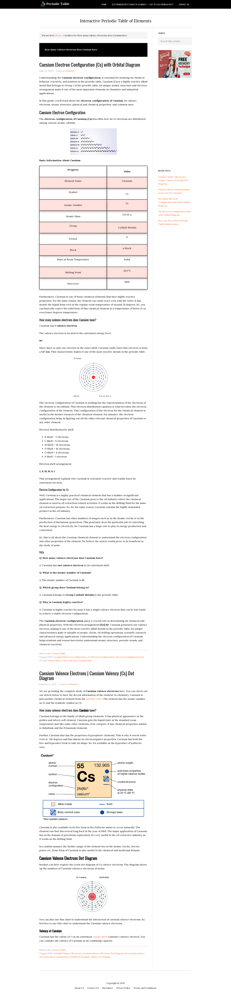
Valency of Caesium (100, 956)
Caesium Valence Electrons (67, 953)
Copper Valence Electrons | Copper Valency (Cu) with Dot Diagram (173, 180)
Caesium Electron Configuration (70, 657)
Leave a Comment (65, 70)
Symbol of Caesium (79, 956)
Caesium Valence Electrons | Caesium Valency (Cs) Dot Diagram (86, 675)
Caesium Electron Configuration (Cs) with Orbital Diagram (89, 64)
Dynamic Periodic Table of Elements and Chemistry (60, 4)
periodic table (94, 698)
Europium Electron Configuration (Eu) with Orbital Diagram (174, 202)
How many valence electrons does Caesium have (68, 660)
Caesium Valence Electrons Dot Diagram (103, 953)
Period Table (59, 653)
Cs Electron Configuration (101, 657)
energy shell (100, 936)
